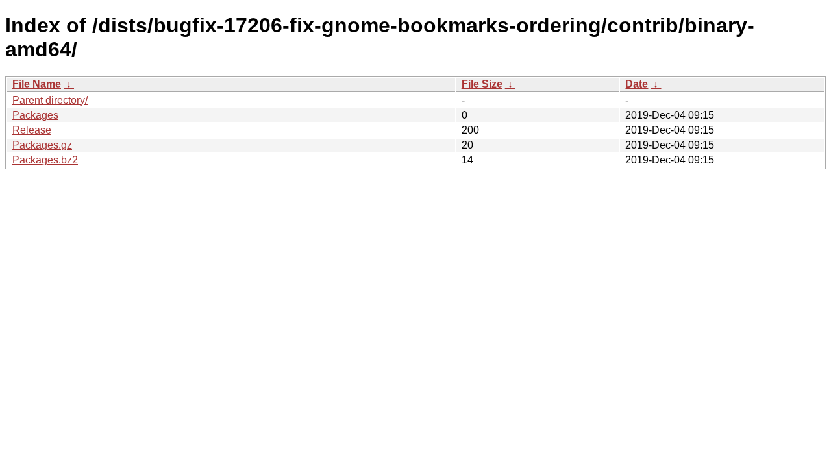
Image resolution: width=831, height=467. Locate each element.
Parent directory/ (50, 100)
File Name (36, 84)
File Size (482, 84)
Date (636, 84)
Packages (35, 115)
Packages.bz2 (45, 159)
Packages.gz (42, 144)
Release (31, 130)
